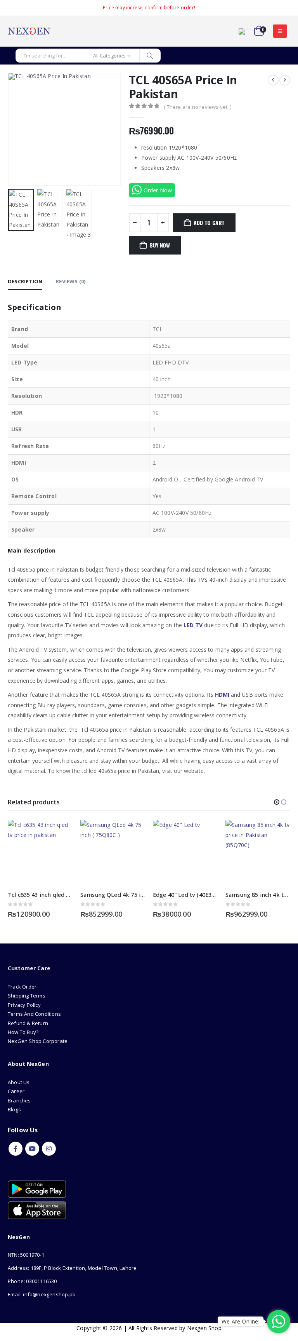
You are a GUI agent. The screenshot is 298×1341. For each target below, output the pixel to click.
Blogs (14, 1109)
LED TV (193, 625)
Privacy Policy (24, 1004)
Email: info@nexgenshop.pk (41, 1294)
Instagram (49, 1149)
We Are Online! (241, 1321)
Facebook (16, 1149)
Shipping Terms (26, 995)
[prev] (273, 80)
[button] (280, 31)
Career (16, 1091)
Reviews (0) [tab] (70, 281)
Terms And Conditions (34, 1013)
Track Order (22, 986)
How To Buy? (23, 1032)
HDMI (222, 694)
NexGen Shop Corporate (38, 1041)
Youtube (32, 1149)
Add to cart (209, 222)
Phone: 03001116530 (32, 1281)
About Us (19, 1082)
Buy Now (159, 245)
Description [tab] (25, 281)
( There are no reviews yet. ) (197, 106)
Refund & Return (28, 1023)
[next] (284, 80)
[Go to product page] (40, 852)
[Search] (150, 55)
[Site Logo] (29, 31)
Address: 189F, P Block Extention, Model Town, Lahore (72, 1267)
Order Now (158, 190)
